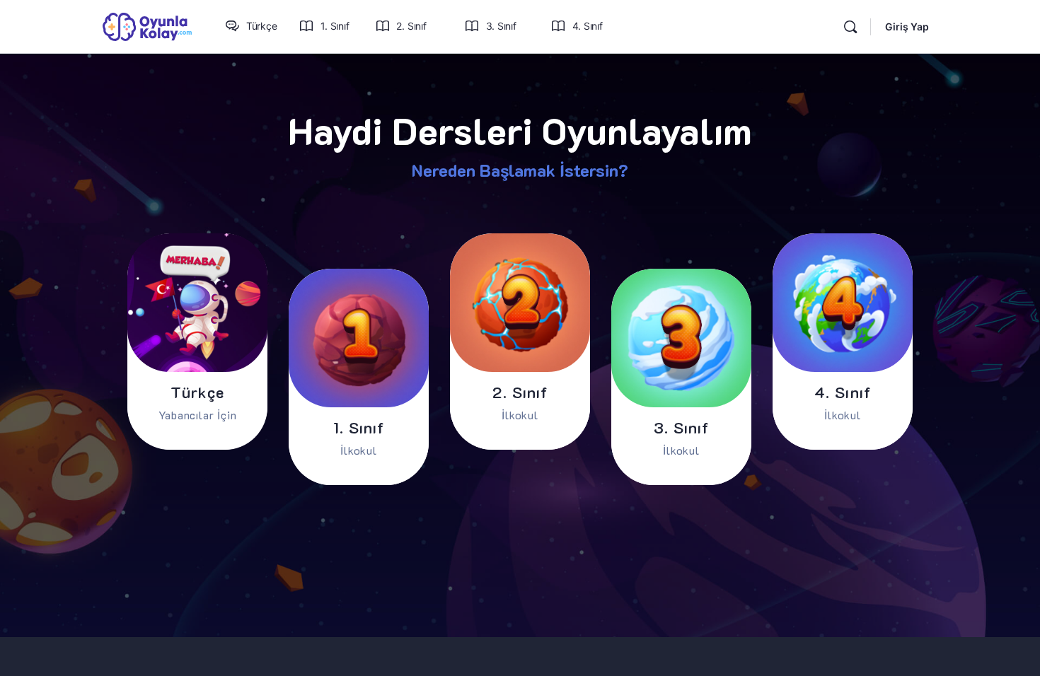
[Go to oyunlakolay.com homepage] (147, 26)
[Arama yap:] (850, 26)
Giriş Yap (907, 27)
